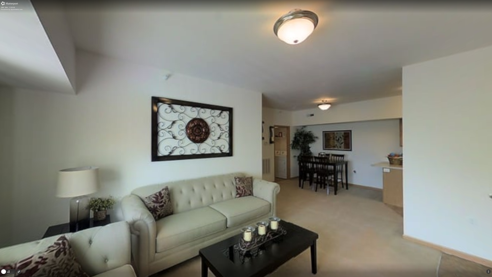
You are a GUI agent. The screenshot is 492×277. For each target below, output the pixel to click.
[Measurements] (18, 271)
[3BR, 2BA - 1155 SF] (246, 138)
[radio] (3, 271)
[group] (8, 271)
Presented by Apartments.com (11, 10)
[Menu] (488, 271)
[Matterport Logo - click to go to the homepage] (10, 3)
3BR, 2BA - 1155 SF (8, 7)
